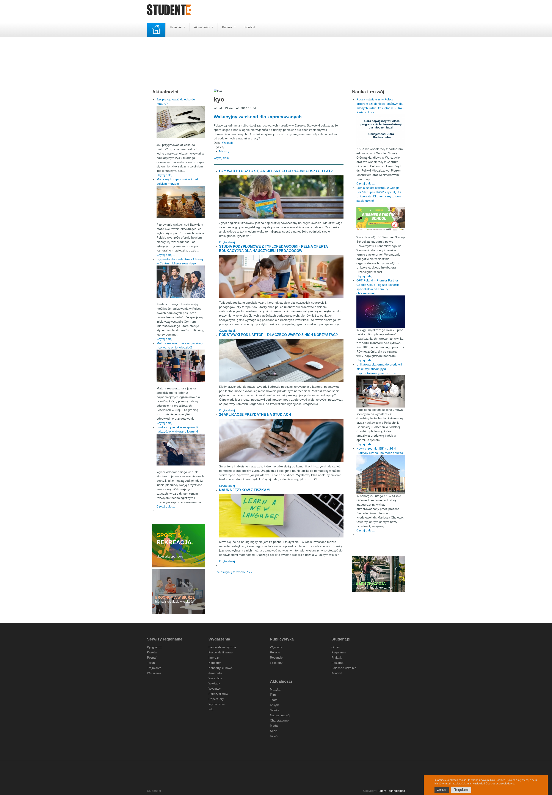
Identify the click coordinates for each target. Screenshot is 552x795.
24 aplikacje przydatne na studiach (255, 414)
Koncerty (215, 662)
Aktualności (202, 27)
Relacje (275, 652)
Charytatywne (279, 720)
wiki (211, 709)
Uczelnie (176, 27)
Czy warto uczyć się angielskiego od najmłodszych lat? (276, 171)
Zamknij (441, 789)
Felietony (276, 662)
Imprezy (214, 657)
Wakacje (228, 142)
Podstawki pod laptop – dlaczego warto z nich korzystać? (278, 335)
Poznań (152, 657)
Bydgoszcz (154, 647)
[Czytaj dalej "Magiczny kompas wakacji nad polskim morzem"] (181, 202)
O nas (335, 647)
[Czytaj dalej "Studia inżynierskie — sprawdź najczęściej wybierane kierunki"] (181, 449)
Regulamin (338, 652)
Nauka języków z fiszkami (244, 490)
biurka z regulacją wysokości (174, 601)
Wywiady (276, 647)
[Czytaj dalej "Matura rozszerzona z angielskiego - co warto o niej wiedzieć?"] (181, 366)
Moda (274, 725)
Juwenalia (215, 673)
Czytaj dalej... (223, 157)
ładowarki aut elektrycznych (374, 587)
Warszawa (154, 673)
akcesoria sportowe (170, 556)
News (274, 736)
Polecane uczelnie (343, 668)
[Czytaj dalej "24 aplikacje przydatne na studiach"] (281, 440)
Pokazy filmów (218, 693)
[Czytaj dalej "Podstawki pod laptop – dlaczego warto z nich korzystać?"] (281, 360)
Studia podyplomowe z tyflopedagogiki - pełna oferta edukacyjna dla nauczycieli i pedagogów (273, 249)
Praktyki (336, 657)
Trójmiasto (154, 668)
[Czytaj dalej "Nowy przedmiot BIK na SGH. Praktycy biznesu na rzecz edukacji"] (380, 474)
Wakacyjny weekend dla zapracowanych (258, 116)
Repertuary (216, 699)
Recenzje (276, 657)
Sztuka (274, 710)
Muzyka (275, 689)
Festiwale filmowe (221, 652)
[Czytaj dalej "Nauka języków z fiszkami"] (281, 515)
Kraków (152, 652)
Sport (273, 731)
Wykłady (214, 683)
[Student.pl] (169, 11)
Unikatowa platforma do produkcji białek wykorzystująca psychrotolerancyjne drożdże (379, 369)
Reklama (337, 662)
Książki (274, 705)
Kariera (227, 27)
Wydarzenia (217, 704)
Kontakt (250, 27)
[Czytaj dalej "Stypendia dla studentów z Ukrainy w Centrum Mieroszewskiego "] (181, 282)
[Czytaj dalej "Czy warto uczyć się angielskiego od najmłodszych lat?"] (281, 197)
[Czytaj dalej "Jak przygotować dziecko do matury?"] (181, 122)
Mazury (224, 151)
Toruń (151, 662)
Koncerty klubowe (221, 668)
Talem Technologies (391, 790)
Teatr (273, 699)
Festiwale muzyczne (222, 647)
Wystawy (215, 688)
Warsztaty (215, 678)
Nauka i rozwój (280, 715)
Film (273, 694)
